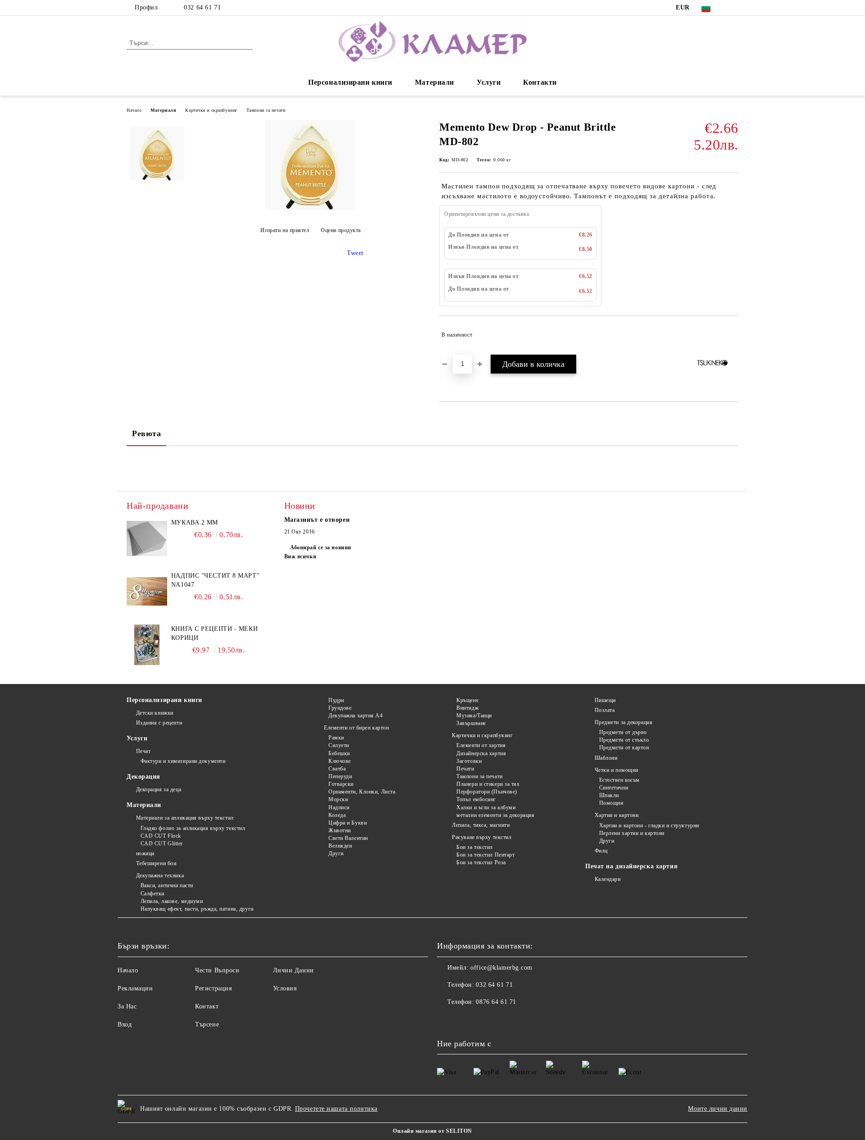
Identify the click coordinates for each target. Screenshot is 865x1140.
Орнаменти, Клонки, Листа (361, 792)
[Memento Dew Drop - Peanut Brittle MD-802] (310, 208)
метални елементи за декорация (495, 815)
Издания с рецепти (159, 723)
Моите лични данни (717, 1108)
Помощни (611, 803)
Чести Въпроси (217, 970)
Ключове (339, 761)
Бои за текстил (474, 847)
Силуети (338, 745)
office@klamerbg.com (501, 967)
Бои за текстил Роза (481, 862)
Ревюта (146, 433)
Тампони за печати (266, 110)
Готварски (341, 784)
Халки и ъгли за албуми (485, 807)
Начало (134, 110)
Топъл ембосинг (476, 799)
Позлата (605, 710)
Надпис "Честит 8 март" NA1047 (215, 580)
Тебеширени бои (156, 863)
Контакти (539, 82)
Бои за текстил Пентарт (485, 855)
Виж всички (300, 556)
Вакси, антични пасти (167, 885)
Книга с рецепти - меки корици (214, 633)
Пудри (336, 700)
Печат (143, 751)
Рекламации (135, 988)
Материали (434, 82)
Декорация (143, 776)
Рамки (336, 737)
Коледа (337, 815)
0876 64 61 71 (496, 1002)
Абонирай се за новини (320, 547)
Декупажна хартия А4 (355, 715)
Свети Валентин (348, 838)
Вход (125, 1024)
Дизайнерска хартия (481, 753)
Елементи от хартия (480, 745)
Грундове (339, 708)
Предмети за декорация (623, 722)
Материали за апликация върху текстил (185, 818)
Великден (340, 846)
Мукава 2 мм (194, 522)
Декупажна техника (160, 875)
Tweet (355, 253)
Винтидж (467, 708)
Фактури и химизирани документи (183, 761)
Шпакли (609, 795)
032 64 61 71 (202, 7)
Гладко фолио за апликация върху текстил (193, 828)
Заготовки (469, 761)
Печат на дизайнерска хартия (631, 866)
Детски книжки (154, 713)
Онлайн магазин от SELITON (432, 1131)
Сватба (337, 769)
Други (335, 853)
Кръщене (467, 700)
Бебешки (339, 753)
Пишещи (605, 700)
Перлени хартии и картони (632, 833)
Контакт (207, 1006)
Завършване (471, 723)
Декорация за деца (158, 789)
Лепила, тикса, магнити (481, 825)
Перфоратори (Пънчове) (486, 792)
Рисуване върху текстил (481, 837)
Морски (338, 799)
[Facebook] (733, 8)
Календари (608, 879)
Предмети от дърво (623, 732)
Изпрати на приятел (285, 230)
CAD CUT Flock (161, 836)
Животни (339, 830)
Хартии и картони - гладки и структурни (649, 825)
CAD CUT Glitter (162, 843)
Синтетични (613, 787)
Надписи (338, 807)
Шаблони (606, 758)
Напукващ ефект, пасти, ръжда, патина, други (197, 909)
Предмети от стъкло (624, 740)
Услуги (489, 82)
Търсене (207, 1024)
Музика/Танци (474, 715)
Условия (285, 988)
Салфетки (152, 893)
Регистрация (213, 988)
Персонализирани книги (350, 82)
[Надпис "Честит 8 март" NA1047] (147, 591)
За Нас (127, 1006)
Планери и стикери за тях (487, 784)
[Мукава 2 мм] (147, 538)
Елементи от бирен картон (356, 728)
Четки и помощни (616, 770)
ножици (145, 853)
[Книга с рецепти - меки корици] (147, 645)
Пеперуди (340, 776)
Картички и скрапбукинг (211, 110)
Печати (465, 769)
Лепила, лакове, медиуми (172, 901)
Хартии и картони (617, 815)
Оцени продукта (341, 230)
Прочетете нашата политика (336, 1108)
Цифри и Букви (347, 823)
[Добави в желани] (731, 334)
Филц (601, 851)
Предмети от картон (624, 747)
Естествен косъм (619, 780)
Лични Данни (293, 970)
